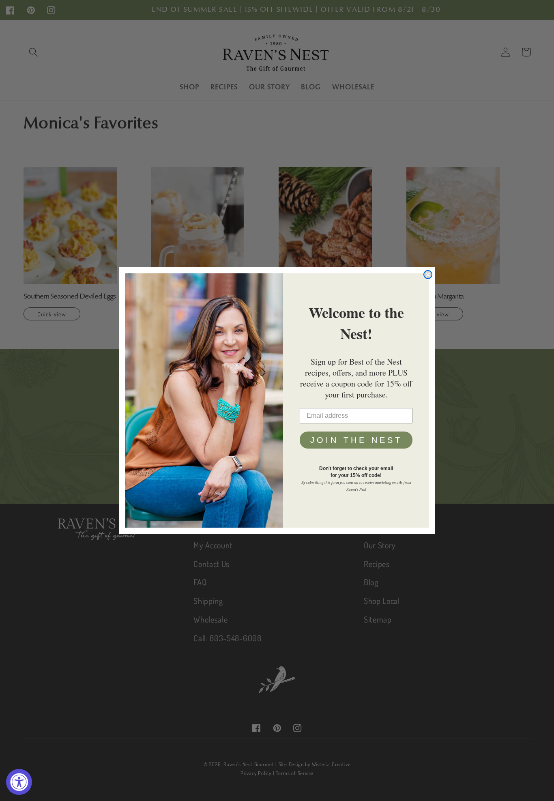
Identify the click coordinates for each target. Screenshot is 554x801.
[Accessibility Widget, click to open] (19, 782)
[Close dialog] (428, 275)
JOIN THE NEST (356, 440)
